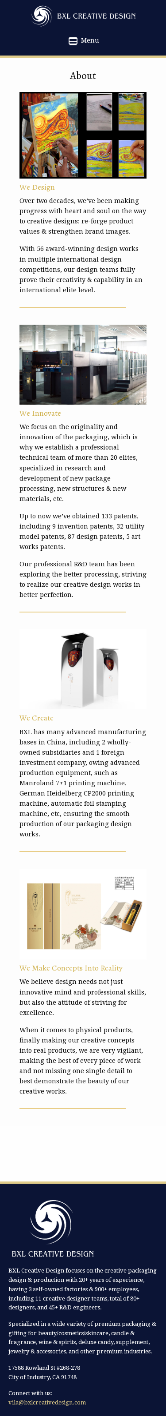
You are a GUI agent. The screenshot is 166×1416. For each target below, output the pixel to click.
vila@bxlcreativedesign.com (47, 1402)
